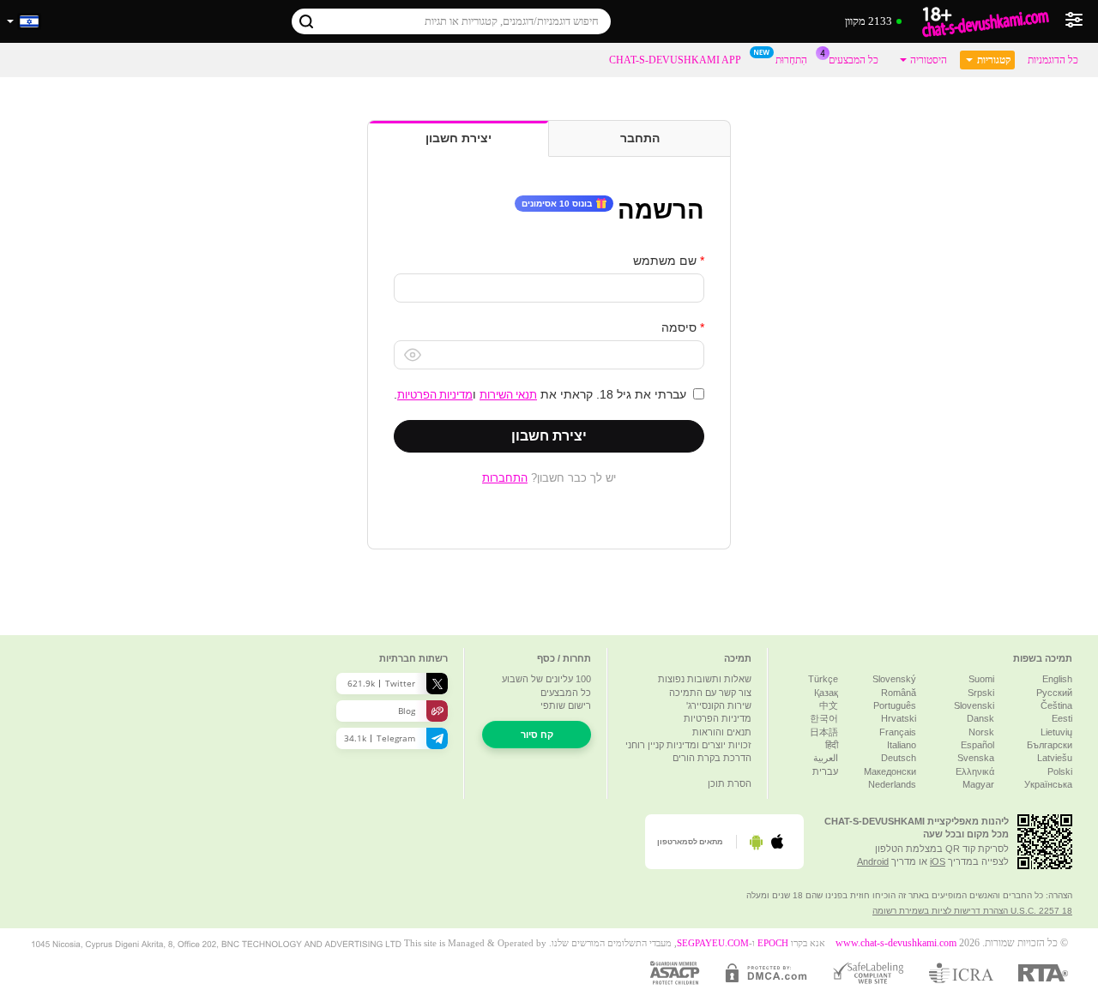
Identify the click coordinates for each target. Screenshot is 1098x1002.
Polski (1059, 771)
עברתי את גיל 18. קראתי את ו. (540, 394)
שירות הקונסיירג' (718, 705)
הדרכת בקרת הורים (712, 758)
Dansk (980, 718)
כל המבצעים (853, 60)
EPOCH (772, 943)
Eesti (1062, 718)
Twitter (381, 683)
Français (897, 732)
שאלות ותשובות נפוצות (704, 679)
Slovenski (974, 705)
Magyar (978, 784)
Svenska (975, 758)
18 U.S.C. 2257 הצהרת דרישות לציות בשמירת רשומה (972, 910)
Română (898, 692)
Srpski (981, 692)
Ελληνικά (975, 771)
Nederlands (892, 784)
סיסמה (679, 327)
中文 (828, 705)
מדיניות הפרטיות (435, 394)
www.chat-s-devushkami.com (896, 943)
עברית (825, 771)
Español (977, 745)
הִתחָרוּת (791, 60)
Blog (406, 711)
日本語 (824, 732)
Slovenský (894, 679)
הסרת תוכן (729, 783)
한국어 (824, 718)
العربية (825, 758)
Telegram (379, 738)
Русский (1054, 692)
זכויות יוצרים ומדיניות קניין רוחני (688, 745)
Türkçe (823, 679)
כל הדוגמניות (1053, 60)
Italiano (901, 745)
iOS (937, 861)
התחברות (505, 477)
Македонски (890, 771)
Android (873, 861)
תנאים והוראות (721, 732)
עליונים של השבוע (546, 679)
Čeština (1056, 705)
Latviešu (1054, 758)
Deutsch (898, 758)
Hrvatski (898, 718)
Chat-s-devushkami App (675, 60)
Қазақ (826, 692)
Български (1049, 745)
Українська (1048, 784)
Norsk (981, 732)
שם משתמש (665, 260)
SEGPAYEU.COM (713, 943)
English (1057, 679)
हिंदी (831, 745)
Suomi (981, 679)
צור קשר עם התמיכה (710, 692)
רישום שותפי (565, 705)
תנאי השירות (508, 394)
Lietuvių (1056, 732)
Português (894, 705)
